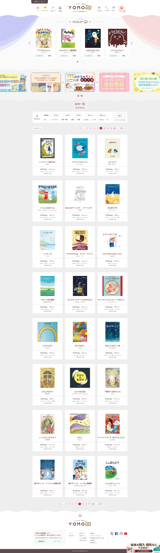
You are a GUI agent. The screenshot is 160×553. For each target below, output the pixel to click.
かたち (77, 355)
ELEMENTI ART (47, 302)
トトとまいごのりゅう (47, 437)
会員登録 (36, 1)
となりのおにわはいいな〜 (112, 254)
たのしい (79, 171)
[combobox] (37, 128)
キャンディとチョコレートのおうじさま (113, 300)
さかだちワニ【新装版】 (68, 50)
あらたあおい (112, 348)
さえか (80, 348)
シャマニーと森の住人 (47, 162)
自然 (109, 263)
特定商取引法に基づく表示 (97, 538)
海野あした (117, 52)
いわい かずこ (112, 485)
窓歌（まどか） (112, 164)
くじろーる (47, 254)
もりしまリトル (112, 302)
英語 (73, 119)
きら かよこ (112, 210)
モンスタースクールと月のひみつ (80, 300)
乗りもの (75, 493)
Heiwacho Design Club (80, 485)
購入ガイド (82, 533)
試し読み (39, 55)
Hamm (47, 164)
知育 (79, 119)
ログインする (56, 541)
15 (121, 128)
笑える (74, 263)
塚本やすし (92, 52)
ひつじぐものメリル (80, 162)
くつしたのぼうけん (47, 208)
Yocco (112, 393)
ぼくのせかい (80, 346)
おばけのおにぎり (93, 50)
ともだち (86, 119)
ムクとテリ (112, 162)
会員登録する (41, 541)
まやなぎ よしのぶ (80, 302)
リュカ (47, 256)
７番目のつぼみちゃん (112, 391)
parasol (112, 256)
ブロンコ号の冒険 (47, 300)
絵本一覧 (71, 535)
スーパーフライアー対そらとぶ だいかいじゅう (115, 437)
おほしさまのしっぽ (112, 346)
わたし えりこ (80, 164)
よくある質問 (83, 538)
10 (114, 128)
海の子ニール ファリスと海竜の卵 (47, 483)
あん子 (80, 439)
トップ (71, 533)
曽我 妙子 (47, 393)
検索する (120, 115)
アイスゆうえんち (43, 50)
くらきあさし (112, 439)
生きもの (79, 217)
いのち (46, 171)
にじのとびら (47, 346)
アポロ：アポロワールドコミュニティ (47, 210)
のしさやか (43, 52)
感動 (118, 217)
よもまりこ (47, 348)
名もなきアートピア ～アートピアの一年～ (82, 208)
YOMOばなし (93, 542)
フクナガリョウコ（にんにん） (80, 393)
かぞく (111, 171)
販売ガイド (82, 535)
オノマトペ (55, 119)
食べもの (112, 309)
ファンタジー (52, 171)
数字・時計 (65, 119)
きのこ (80, 437)
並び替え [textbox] (36, 128)
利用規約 (92, 533)
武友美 (80, 210)
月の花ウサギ (113, 208)
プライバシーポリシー (96, 535)
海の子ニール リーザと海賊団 (80, 483)
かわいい (102, 119)
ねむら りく (80, 256)
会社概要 (92, 540)
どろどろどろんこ (117, 50)
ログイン (43, 1)
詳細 (49, 55)
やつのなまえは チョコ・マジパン (80, 254)
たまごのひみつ (47, 391)
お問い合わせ (83, 540)
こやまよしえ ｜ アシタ (68, 52)
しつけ (94, 119)
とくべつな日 (111, 355)
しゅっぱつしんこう (112, 483)
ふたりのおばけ (80, 391)
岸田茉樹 (47, 439)
